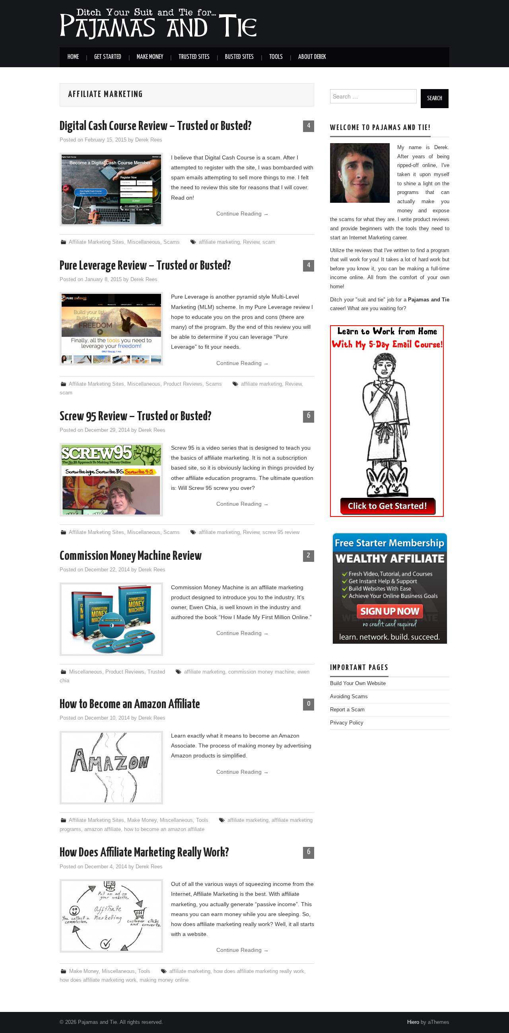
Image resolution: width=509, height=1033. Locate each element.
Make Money (150, 57)
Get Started (107, 57)
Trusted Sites (194, 57)
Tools (276, 57)
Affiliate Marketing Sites (96, 242)
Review (251, 242)
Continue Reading (242, 213)
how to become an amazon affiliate (164, 829)
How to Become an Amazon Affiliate (130, 704)
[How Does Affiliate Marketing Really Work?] (111, 916)
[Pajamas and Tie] (158, 23)
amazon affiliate (102, 829)
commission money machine (261, 672)
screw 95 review (280, 532)
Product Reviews (182, 384)
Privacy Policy (346, 723)
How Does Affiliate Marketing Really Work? (144, 853)
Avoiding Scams (349, 696)
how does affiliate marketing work (98, 980)
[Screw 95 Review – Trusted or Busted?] (111, 480)
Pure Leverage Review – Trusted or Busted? (145, 266)
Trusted (156, 672)
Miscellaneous (143, 242)
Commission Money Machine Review (131, 556)
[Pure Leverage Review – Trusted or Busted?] (111, 328)
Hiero (413, 1022)
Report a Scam (347, 710)
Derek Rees (148, 140)
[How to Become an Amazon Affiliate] (111, 767)
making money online (164, 980)
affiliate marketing (219, 242)
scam (268, 242)
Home (73, 57)
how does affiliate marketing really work (259, 971)
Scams (171, 242)
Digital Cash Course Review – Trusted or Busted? (156, 126)
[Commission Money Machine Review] (111, 619)
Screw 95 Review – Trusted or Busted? (136, 416)
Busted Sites (239, 57)
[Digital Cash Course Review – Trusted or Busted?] (111, 189)
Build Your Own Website (358, 683)
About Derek (312, 57)
